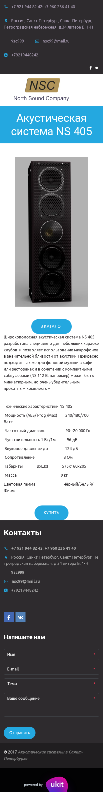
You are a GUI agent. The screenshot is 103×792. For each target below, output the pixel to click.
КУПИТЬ (51, 512)
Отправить (19, 732)
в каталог (51, 326)
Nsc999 (17, 41)
